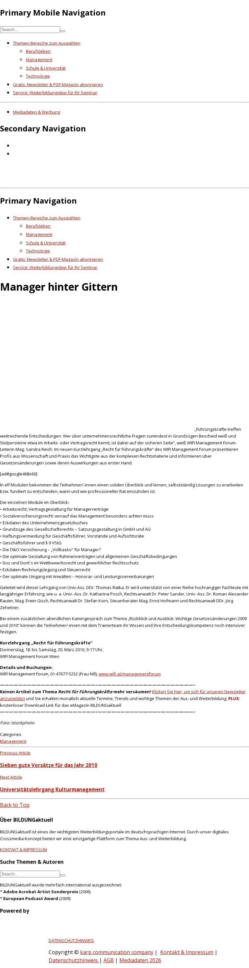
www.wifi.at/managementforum (130, 674)
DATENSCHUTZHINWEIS (71, 940)
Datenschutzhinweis (74, 960)
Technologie (38, 76)
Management (39, 59)
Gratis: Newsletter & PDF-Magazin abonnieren (58, 84)
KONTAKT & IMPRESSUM (23, 849)
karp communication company (116, 952)
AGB (108, 960)
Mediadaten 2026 (140, 960)
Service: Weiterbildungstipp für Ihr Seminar (55, 92)
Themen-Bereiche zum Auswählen (46, 43)
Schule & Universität (45, 68)
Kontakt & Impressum (186, 952)
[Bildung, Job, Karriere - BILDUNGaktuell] (105, 180)
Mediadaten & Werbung (36, 112)
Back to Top (15, 804)
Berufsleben (38, 51)
